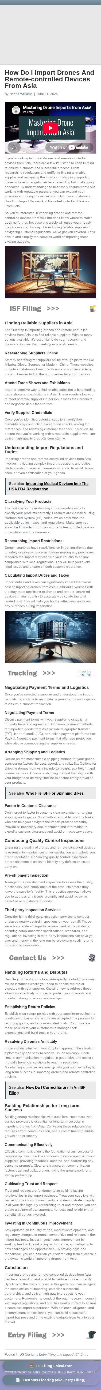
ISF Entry (81, 1354)
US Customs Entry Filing (37, 1354)
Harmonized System (20, 518)
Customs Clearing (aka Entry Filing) (50, 1379)
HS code (25, 527)
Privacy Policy (74, 1372)
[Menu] (90, 58)
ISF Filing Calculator (50, 1365)
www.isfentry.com (16, 1372)
